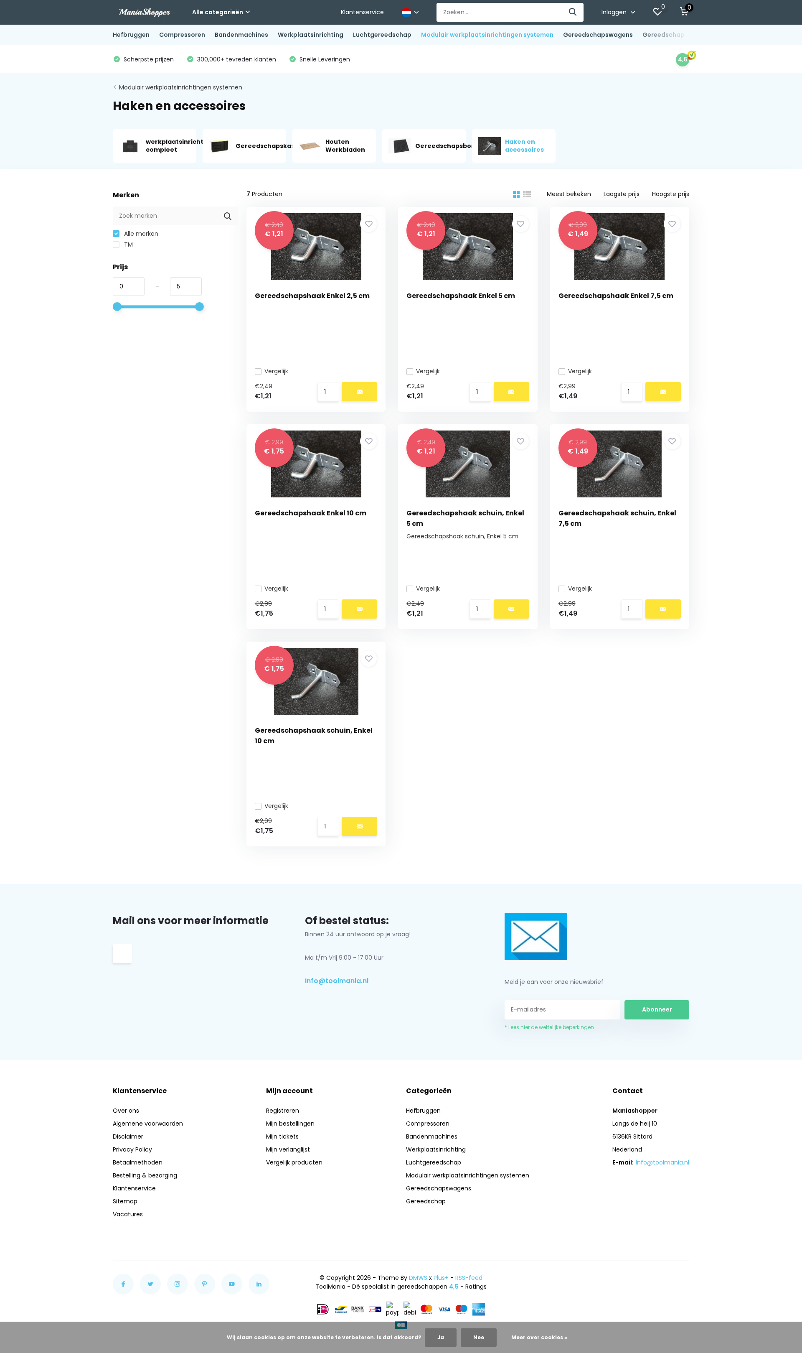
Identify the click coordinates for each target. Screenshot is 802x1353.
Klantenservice (362, 12)
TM (127, 244)
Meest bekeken (569, 194)
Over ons (126, 1110)
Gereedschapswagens (598, 35)
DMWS (418, 1278)
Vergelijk (276, 371)
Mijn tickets (282, 1136)
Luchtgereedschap (382, 35)
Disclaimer (128, 1136)
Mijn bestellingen (290, 1123)
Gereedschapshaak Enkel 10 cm (310, 513)
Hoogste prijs (670, 194)
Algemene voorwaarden (148, 1123)
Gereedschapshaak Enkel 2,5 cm (312, 296)
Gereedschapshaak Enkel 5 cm (460, 296)
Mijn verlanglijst (288, 1149)
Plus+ (441, 1278)
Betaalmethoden (137, 1162)
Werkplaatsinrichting (310, 35)
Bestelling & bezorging (145, 1175)
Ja (440, 1337)
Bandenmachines (241, 35)
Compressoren (182, 35)
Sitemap (125, 1201)
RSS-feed (468, 1278)
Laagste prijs (622, 194)
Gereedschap (663, 35)
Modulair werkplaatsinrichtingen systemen (487, 35)
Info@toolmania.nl (336, 981)
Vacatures (128, 1214)
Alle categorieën (217, 12)
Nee (478, 1337)
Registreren (282, 1110)
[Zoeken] (573, 12)
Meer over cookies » (539, 1337)
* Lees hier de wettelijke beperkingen (549, 1027)
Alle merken (140, 233)
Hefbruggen (131, 35)
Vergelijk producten (294, 1162)
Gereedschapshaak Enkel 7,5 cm (615, 296)
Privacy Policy (132, 1149)
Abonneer (657, 1009)
